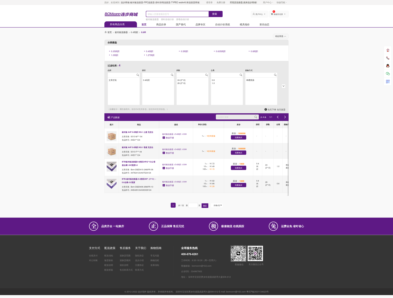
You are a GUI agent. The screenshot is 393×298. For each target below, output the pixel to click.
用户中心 (267, 2)
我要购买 (238, 137)
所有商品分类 (117, 24)
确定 (205, 205)
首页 (144, 24)
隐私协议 (139, 255)
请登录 (209, 2)
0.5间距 (184, 51)
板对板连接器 (152, 19)
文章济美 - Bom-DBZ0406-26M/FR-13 (137, 186)
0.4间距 (134, 32)
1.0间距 (114, 55)
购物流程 (154, 260)
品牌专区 (200, 24)
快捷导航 (281, 2)
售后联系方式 (126, 269)
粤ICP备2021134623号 (257, 291)
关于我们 (140, 248)
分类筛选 (112, 42)
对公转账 (93, 260)
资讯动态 (264, 24)
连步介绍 (139, 260)
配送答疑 (108, 269)
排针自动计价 (167, 19)
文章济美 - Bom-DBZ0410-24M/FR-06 (137, 169)
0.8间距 (254, 51)
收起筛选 (279, 36)
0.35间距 (115, 51)
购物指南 (155, 248)
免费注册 (221, 2)
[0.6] (227, 79)
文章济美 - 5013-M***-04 (132, 136)
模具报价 (245, 24)
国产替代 (181, 24)
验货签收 (108, 260)
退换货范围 (125, 255)
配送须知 (108, 255)
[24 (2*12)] (192, 79)
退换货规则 (125, 260)
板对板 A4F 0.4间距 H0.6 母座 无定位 (137, 147)
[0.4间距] (158, 79)
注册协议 (139, 264)
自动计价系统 (222, 24)
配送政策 (109, 248)
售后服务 (125, 248)
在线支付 (93, 255)
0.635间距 (221, 51)
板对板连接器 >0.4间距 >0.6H (174, 134)
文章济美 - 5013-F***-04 (132, 151)
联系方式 (139, 269)
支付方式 (94, 248)
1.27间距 (150, 55)
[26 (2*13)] (192, 82)
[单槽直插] (261, 79)
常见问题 (154, 255)
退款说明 (124, 264)
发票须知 (154, 264)
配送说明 (108, 264)
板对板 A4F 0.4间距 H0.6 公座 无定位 (137, 132)
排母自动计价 (182, 19)
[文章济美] (123, 79)
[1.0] (227, 82)
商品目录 (161, 24)
